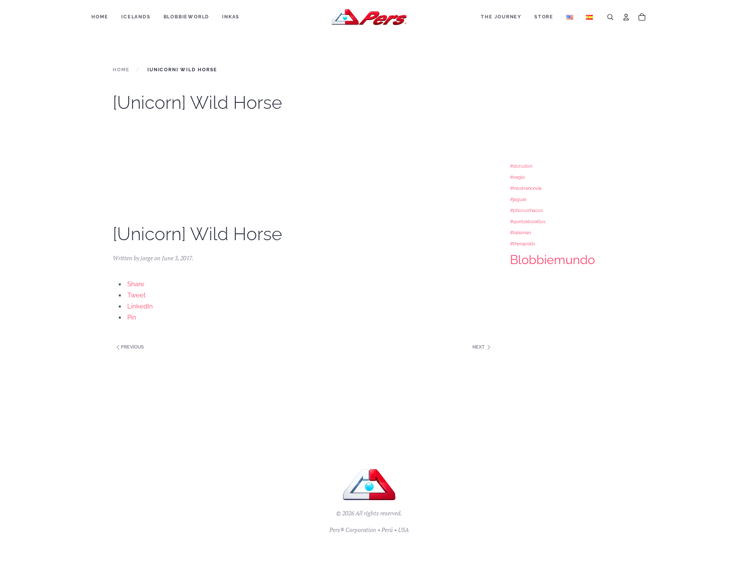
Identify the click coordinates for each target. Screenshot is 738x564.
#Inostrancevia (526, 188)
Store (544, 17)
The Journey (501, 17)
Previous (132, 347)
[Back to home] (369, 17)
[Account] (626, 17)
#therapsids (522, 243)
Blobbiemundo (552, 259)
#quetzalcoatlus (527, 221)
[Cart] (642, 17)
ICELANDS (135, 17)
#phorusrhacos (526, 210)
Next (479, 347)
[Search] (610, 17)
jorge (147, 258)
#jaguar (518, 199)
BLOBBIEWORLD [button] (187, 17)
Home (99, 17)
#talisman (520, 232)
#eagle (517, 177)
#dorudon (521, 166)
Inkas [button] (231, 17)
